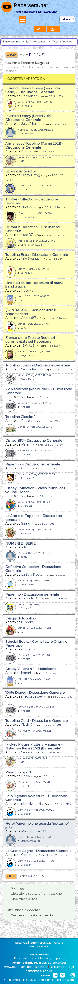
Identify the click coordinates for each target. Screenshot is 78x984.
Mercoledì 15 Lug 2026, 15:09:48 (35, 213)
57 (63, 124)
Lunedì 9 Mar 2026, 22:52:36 (34, 268)
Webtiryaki (21, 942)
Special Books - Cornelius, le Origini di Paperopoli (36, 643)
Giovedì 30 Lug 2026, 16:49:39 (34, 185)
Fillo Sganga (30, 258)
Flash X (26, 725)
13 (64, 696)
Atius (25, 151)
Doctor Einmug (30, 584)
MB (23, 161)
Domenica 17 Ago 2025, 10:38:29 (36, 809)
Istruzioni (41, 966)
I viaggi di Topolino (20, 618)
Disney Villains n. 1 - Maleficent (30, 669)
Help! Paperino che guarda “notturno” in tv (37, 825)
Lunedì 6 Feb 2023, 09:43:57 (34, 296)
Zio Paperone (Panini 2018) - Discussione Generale (38, 391)
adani (25, 547)
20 (61, 175)
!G (22, 631)
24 (53, 444)
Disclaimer (57, 966)
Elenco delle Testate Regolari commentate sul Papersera (30, 339)
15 (43, 54)
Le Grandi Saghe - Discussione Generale (38, 851)
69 (53, 468)
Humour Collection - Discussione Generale (32, 229)
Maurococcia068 (34, 831)
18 (59, 598)
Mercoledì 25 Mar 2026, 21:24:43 (36, 240)
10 (53, 725)
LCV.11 (24, 327)
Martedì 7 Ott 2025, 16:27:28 (34, 782)
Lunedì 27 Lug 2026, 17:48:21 (34, 627)
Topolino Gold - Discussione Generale (36, 721)
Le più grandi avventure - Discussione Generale (36, 798)
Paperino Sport (18, 772)
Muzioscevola (28, 133)
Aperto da (35, 79)
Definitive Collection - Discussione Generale (33, 569)
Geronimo (26, 505)
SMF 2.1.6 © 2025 (39, 946)
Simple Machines (39, 954)
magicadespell (32, 696)
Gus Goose (26, 430)
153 (59, 96)
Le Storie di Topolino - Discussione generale (33, 518)
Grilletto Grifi (28, 217)
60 (45, 397)
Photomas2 (27, 478)
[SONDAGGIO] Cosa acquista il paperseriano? (30, 312)
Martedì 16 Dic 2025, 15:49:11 (33, 758)
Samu (25, 524)
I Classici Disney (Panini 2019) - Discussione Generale (30, 118)
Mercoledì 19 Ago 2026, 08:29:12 (35, 129)
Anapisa (25, 406)
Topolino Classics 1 (20, 417)
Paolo (25, 421)
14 (61, 258)
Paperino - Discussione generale (32, 594)
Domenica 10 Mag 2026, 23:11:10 (36, 706)
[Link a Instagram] (73, 975)
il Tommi (27, 622)
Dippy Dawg (30, 175)
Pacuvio (27, 290)
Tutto (8, 179)
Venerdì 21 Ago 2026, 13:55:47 (34, 529)
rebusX (25, 734)
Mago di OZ (27, 355)
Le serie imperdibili (21, 171)
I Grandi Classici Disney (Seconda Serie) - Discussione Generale (32, 90)
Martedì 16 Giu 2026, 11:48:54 (34, 678)
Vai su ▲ (58, 942)
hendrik (26, 673)
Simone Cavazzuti (31, 244)
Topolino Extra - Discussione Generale (36, 254)
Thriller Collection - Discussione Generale (31, 201)
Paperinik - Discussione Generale (32, 464)
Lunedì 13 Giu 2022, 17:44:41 (34, 323)
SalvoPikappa (31, 124)
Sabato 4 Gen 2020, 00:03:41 (34, 351)
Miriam (26, 444)
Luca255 (27, 207)
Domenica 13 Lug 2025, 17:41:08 (36, 860)
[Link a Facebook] (55, 975)
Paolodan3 (29, 96)
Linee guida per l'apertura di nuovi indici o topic (34, 285)
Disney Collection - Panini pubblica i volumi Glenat (35, 490)
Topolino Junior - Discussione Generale (37, 365)
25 (56, 855)
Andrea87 (28, 318)
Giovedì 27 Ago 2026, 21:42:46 (35, 426)
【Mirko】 (28, 345)
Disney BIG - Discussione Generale (33, 440)
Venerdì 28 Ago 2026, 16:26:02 (35, 402)
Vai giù (11, 54)
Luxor (24, 189)
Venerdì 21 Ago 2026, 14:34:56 (35, 102)
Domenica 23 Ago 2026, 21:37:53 (36, 474)
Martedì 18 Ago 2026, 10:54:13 (34, 552)
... (40, 54)
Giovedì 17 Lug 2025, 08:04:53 (34, 837)
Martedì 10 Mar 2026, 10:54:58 (34, 730)
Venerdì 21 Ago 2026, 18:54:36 (34, 501)
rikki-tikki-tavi (31, 804)
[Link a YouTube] (68, 975)
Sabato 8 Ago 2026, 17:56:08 (33, 580)
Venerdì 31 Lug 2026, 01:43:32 (34, 157)
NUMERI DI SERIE (20, 543)
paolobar (26, 813)
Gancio (26, 468)
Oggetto (15, 79)
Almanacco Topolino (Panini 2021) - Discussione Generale (34, 145)
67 (64, 574)
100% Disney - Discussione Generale (35, 692)
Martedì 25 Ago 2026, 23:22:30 (35, 450)
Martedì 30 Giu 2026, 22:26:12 (34, 655)
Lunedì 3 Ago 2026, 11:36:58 (33, 604)
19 (55, 207)
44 (50, 151)
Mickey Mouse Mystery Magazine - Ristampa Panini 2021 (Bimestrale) (34, 746)
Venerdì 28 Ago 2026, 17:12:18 (34, 375)
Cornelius (26, 105)
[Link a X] (62, 975)
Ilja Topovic (27, 533)
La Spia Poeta (31, 575)
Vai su (11, 876)
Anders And (28, 608)
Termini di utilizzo (40, 942)
